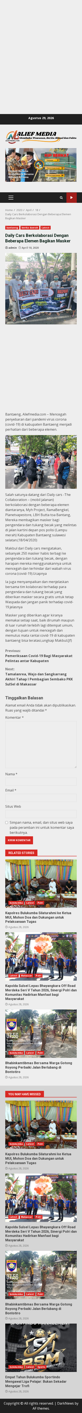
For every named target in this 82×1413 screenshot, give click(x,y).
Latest (45, 227)
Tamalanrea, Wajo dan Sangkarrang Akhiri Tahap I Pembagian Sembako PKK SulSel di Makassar (39, 677)
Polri (40, 902)
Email (10, 790)
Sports (41, 1366)
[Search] (61, 198)
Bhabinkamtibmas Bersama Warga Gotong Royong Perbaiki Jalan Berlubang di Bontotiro (41, 1033)
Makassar (26, 975)
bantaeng (12, 227)
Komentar (14, 717)
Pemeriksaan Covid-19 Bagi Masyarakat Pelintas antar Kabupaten (39, 655)
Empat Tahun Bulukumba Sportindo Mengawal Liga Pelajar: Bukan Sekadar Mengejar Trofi (41, 1348)
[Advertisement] (41, 41)
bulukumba (16, 902)
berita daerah (30, 227)
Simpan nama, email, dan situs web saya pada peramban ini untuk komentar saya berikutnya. (42, 827)
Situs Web (13, 806)
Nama (11, 774)
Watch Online (71, 198)
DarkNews (65, 1403)
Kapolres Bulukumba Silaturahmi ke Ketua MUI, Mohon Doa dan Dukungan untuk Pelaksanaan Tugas (41, 883)
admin (12, 248)
